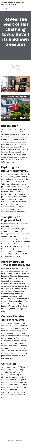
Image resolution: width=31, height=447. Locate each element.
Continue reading (15, 301)
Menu (4, 8)
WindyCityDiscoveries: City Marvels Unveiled (12, 3)
